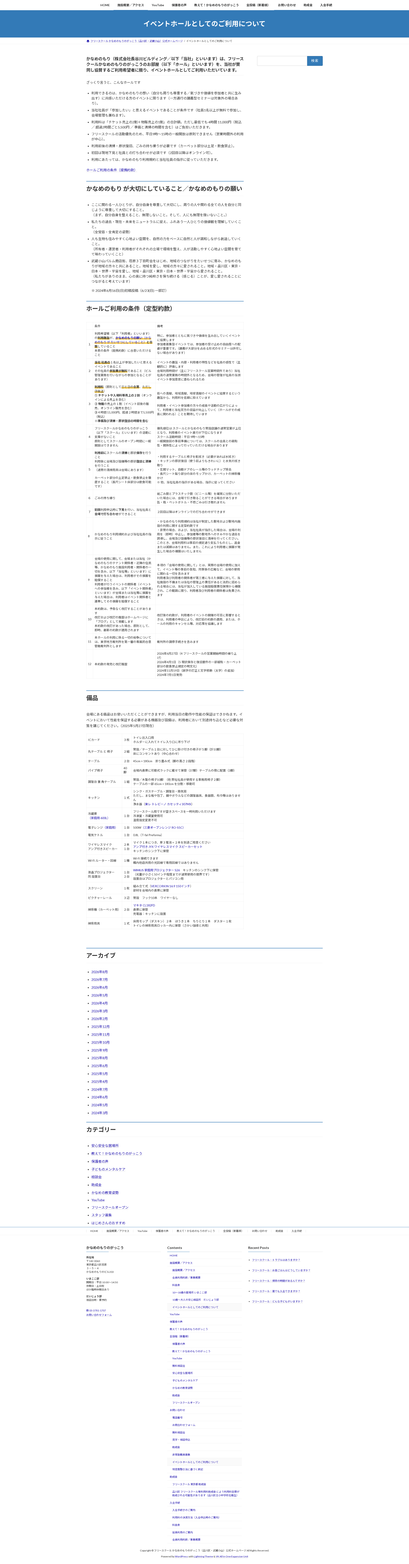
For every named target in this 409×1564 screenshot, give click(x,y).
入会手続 (297, 1231)
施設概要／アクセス (118, 1231)
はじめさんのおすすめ (108, 1223)
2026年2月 (99, 1019)
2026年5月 (99, 995)
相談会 (96, 1177)
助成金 (96, 1185)
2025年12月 (100, 1026)
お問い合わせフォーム (99, 1314)
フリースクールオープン (109, 1207)
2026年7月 (99, 979)
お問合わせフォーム (183, 1425)
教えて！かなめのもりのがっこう (116, 1153)
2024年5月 (99, 1105)
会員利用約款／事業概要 (186, 1277)
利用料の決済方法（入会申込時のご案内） (196, 1517)
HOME (94, 1231)
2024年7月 (99, 1089)
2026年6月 (99, 987)
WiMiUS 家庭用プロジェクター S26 (156, 870)
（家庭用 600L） (99, 818)
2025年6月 (99, 1066)
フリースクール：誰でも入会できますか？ (276, 1291)
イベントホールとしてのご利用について (195, 1307)
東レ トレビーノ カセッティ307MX (168, 804)
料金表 (176, 1285)
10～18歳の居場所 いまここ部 (189, 1292)
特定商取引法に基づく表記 (187, 1469)
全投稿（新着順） (233, 1231)
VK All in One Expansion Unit (232, 1556)
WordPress (181, 1556)
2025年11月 (100, 1034)
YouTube (98, 1200)
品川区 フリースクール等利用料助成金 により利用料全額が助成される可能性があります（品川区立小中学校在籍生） (205, 1493)
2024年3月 (99, 1113)
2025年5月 (99, 1073)
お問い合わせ (259, 1231)
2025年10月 (100, 1042)
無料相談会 (178, 1365)
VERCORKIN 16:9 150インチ (170, 886)
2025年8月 (99, 1058)
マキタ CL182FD (144, 905)
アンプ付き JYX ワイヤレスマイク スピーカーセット (168, 846)
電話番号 (177, 1417)
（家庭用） (110, 827)
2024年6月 (99, 1097)
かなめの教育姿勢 (105, 1193)
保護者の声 (99, 1161)
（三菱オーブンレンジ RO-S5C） (163, 827)
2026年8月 (99, 972)
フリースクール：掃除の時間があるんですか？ (278, 1280)
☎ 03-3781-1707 (96, 1310)
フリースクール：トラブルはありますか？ (276, 1260)
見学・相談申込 (181, 1439)
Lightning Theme (203, 1556)
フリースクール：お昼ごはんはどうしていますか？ (281, 1270)
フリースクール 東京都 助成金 (189, 1484)
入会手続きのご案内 (183, 1510)
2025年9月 (99, 1050)
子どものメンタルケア (108, 1169)
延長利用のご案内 (182, 1532)
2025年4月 (99, 1081)
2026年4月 (99, 1003)
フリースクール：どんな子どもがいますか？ (277, 1301)
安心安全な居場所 (105, 1145)
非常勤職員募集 (181, 1454)
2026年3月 (99, 1011)
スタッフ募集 (101, 1215)
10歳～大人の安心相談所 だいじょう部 (195, 1300)
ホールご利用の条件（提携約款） (111, 170)
